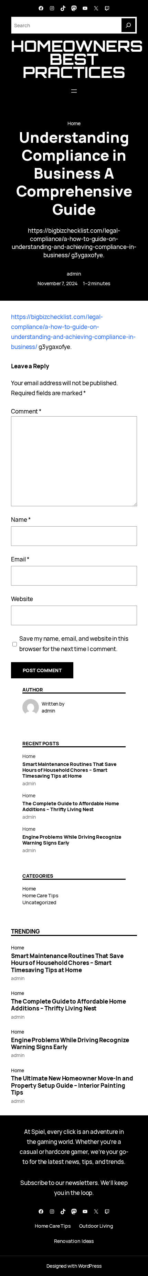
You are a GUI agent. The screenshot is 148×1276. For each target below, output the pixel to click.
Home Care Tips (40, 895)
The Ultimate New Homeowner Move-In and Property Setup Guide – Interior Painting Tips (72, 1085)
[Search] (128, 25)
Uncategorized (39, 902)
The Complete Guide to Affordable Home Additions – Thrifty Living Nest (70, 806)
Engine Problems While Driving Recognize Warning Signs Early (71, 840)
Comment (26, 411)
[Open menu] (74, 91)
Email (20, 559)
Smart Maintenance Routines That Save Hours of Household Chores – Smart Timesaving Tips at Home (69, 770)
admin (74, 273)
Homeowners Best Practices (77, 59)
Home (74, 123)
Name (21, 520)
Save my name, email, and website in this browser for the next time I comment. (73, 643)
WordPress (90, 1266)
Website (22, 599)
